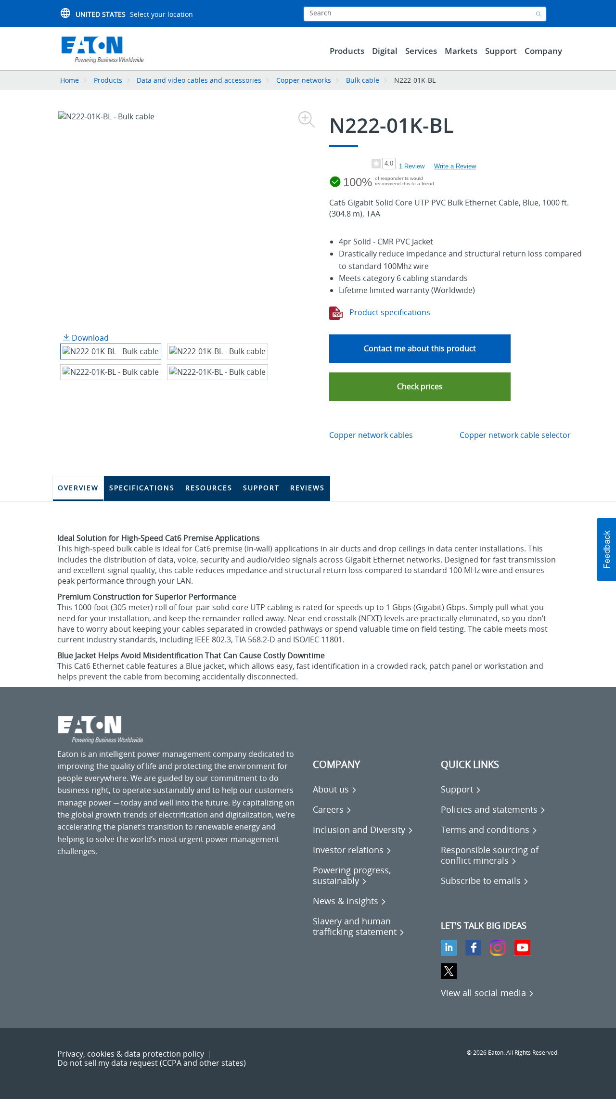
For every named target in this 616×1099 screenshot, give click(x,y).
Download (89, 337)
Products (108, 80)
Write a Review (455, 166)
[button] (420, 386)
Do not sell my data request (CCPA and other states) (151, 1063)
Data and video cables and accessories (200, 80)
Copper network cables (371, 435)
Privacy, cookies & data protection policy (130, 1053)
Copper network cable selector (515, 435)
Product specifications (388, 312)
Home (69, 80)
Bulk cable (362, 80)
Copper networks (303, 80)
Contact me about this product (420, 348)
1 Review (411, 166)
